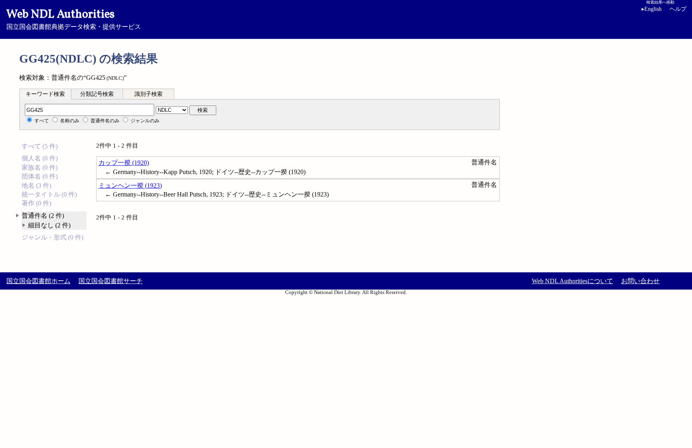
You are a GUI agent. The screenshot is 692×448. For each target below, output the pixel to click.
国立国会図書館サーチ (110, 281)
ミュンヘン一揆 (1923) (130, 185)
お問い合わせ (640, 281)
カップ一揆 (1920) (124, 162)
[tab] (45, 94)
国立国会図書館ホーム (38, 281)
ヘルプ (678, 9)
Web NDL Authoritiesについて (572, 281)
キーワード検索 (45, 94)
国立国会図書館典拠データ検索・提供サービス (73, 18)
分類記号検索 (97, 94)
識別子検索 (149, 94)
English (652, 9)
